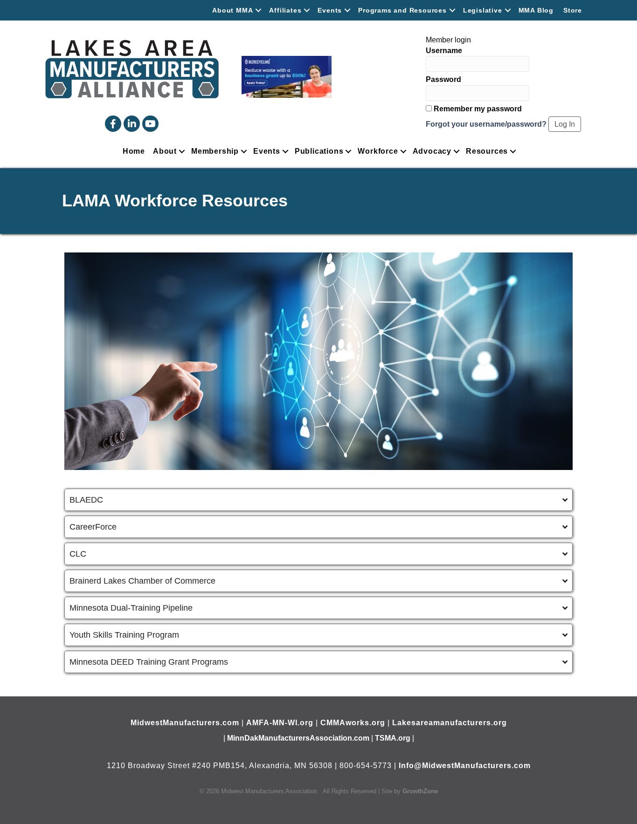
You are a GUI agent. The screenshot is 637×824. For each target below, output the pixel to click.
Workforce (378, 151)
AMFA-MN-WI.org (279, 723)
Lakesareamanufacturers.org (449, 723)
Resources (487, 151)
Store (572, 10)
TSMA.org (392, 738)
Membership (215, 151)
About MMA (232, 10)
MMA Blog (536, 10)
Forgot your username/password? (486, 124)
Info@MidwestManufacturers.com (465, 766)
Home (134, 151)
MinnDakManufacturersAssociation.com (298, 738)
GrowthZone (420, 791)
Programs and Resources (402, 10)
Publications (319, 151)
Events (330, 10)
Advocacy (432, 151)
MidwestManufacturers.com (185, 723)
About (165, 151)
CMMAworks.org (352, 723)
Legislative (482, 10)
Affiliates (285, 10)
